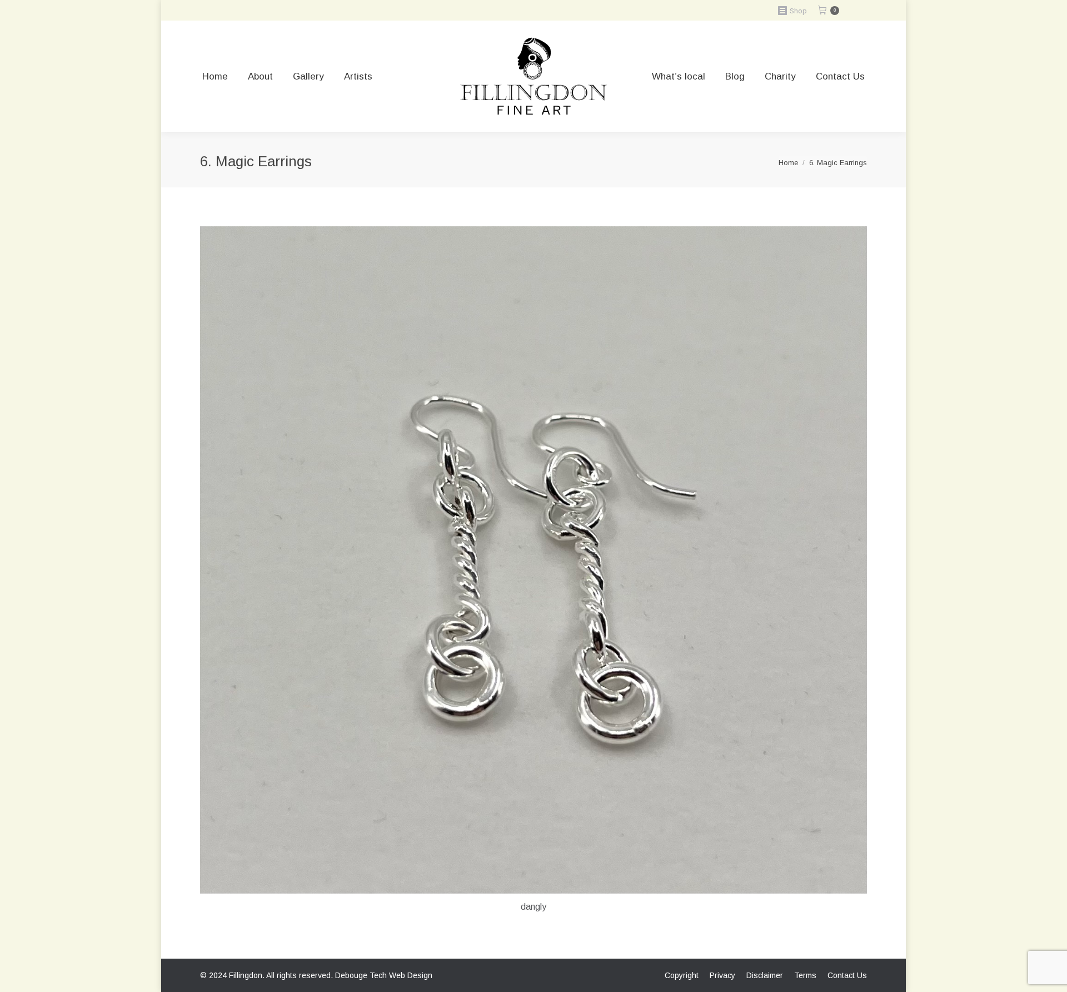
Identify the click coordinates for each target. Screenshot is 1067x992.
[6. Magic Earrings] (533, 560)
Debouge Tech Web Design (383, 975)
